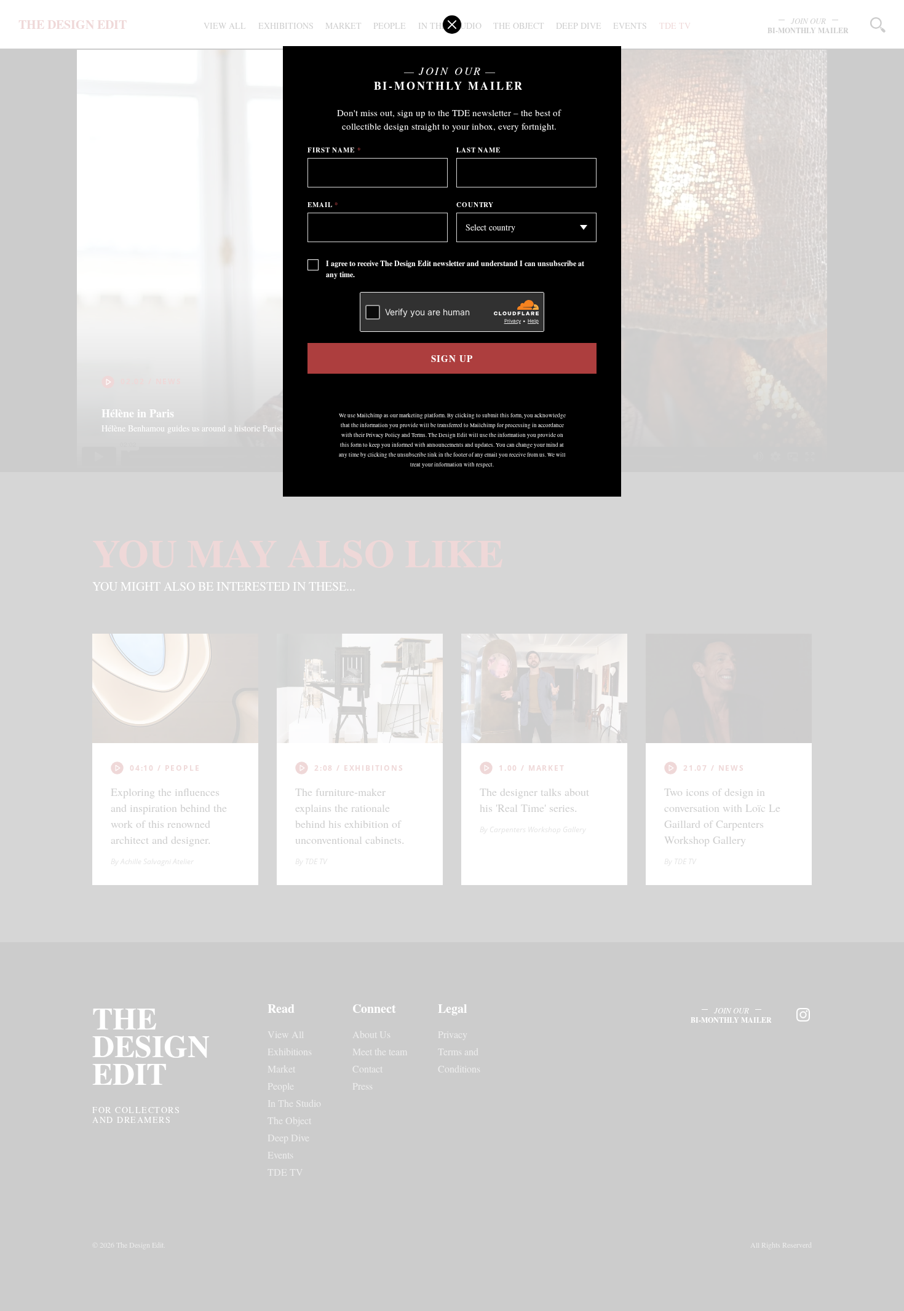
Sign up (451, 358)
